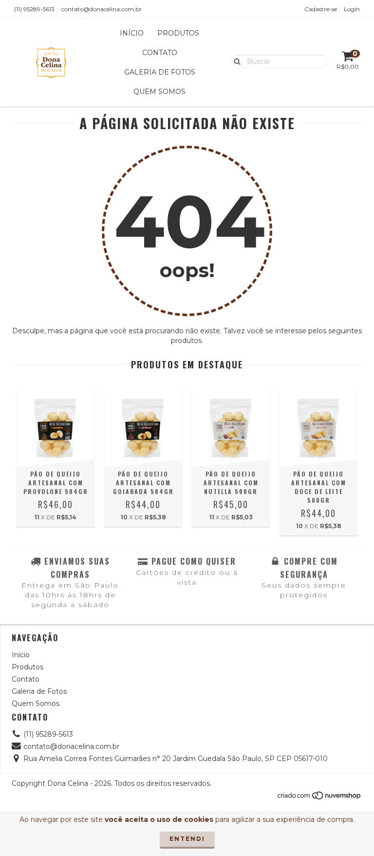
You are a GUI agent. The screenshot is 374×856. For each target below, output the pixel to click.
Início (132, 33)
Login (352, 9)
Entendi (187, 838)
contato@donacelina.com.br (101, 9)
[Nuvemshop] (319, 797)
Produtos (178, 33)
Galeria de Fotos (159, 72)
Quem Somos (159, 91)
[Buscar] (235, 61)
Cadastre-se (320, 9)
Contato (159, 52)
